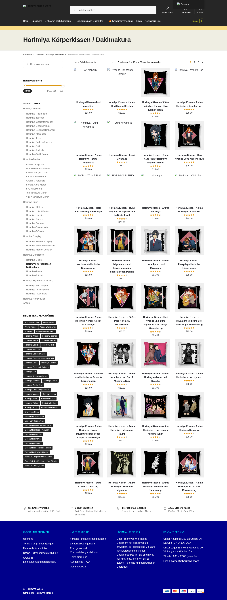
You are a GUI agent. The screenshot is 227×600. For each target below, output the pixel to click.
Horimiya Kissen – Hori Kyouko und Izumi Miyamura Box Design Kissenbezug (155, 323)
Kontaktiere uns (78, 557)
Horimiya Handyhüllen (34, 298)
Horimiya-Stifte (33, 146)
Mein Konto (167, 12)
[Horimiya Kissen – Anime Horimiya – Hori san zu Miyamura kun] (155, 406)
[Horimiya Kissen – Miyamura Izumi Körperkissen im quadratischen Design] (121, 240)
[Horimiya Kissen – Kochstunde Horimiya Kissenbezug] (88, 240)
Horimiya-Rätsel (34, 275)
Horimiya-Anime (31, 336)
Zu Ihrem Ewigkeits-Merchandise (38, 457)
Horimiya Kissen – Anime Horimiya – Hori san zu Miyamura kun (155, 430)
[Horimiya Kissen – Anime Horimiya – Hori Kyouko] (189, 353)
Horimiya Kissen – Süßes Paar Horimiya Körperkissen (121, 321)
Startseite (27, 54)
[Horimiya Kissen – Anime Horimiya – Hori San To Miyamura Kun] (121, 353)
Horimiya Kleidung (32, 349)
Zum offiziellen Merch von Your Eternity (41, 461)
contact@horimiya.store (185, 561)
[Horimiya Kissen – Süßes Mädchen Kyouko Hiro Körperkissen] (155, 82)
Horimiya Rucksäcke (36, 113)
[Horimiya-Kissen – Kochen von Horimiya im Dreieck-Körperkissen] (88, 353)
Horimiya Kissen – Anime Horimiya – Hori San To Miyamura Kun (121, 377)
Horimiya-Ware (31, 399)
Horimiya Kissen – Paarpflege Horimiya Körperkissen (189, 264)
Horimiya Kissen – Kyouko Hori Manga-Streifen (122, 104)
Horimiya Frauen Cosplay (39, 249)
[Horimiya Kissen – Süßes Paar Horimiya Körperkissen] (121, 297)
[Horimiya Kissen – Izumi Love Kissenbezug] (88, 462)
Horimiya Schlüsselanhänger (40, 130)
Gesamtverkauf (78, 566)
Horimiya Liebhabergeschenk (37, 390)
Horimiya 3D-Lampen (37, 285)
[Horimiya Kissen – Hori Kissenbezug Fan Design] (88, 188)
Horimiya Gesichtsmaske (35, 354)
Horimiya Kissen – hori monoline (88, 104)
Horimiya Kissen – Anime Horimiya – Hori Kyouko (189, 375)
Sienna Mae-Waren (33, 443)
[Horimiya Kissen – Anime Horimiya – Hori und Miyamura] (121, 462)
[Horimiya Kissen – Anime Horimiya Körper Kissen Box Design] (88, 297)
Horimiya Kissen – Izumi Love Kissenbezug (88, 484)
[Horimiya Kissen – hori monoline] (88, 82)
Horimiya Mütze (31, 340)
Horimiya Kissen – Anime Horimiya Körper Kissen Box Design (88, 321)
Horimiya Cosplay (32, 236)
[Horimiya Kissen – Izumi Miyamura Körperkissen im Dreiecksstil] (121, 188)
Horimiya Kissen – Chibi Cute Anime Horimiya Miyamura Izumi (155, 159)
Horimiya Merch (49, 394)
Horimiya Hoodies (35, 215)
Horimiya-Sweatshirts (37, 227)
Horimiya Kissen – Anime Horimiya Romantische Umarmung (155, 486)
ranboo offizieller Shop (34, 416)
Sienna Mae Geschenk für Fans (38, 425)
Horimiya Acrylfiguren (45, 331)
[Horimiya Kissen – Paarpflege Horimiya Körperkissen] (189, 240)
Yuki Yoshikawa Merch (37, 197)
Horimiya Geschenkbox (38, 126)
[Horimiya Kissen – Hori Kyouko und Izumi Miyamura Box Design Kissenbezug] (155, 297)
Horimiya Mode (31, 363)
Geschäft (39, 54)
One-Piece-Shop (32, 412)
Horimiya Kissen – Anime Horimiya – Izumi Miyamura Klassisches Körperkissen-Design (88, 432)
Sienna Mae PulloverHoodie (36, 452)
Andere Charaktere (35, 180)
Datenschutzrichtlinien (35, 548)
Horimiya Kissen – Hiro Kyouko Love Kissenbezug (189, 157)
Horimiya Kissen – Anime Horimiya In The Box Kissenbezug (189, 486)
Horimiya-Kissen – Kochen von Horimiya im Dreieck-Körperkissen (88, 377)
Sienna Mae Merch (33, 439)
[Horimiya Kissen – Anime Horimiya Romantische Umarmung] (155, 462)
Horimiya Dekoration (56, 54)
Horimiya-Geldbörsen (37, 154)
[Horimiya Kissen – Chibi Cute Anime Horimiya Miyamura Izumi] (155, 135)
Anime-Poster (49, 322)
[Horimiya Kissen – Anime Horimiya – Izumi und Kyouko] (155, 353)
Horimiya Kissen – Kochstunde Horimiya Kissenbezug (88, 264)
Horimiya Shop (31, 407)
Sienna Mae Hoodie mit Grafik (37, 430)
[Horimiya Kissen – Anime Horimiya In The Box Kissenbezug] (189, 462)
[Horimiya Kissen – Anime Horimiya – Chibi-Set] (189, 188)
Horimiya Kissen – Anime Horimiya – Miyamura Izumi (121, 430)
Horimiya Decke (34, 259)
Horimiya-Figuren (48, 363)
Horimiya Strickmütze (33, 385)
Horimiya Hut (30, 372)
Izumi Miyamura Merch (38, 168)
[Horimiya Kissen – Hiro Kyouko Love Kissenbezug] (189, 135)
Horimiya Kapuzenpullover (36, 376)
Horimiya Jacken (34, 219)
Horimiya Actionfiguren (37, 289)
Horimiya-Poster (34, 271)
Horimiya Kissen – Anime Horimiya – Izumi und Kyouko (155, 377)
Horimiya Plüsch (48, 399)
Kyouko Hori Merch (36, 176)
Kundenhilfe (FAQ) (80, 561)
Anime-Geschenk (32, 322)
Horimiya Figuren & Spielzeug (38, 280)
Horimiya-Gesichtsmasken (39, 122)
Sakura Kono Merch (36, 184)
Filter (27, 91)
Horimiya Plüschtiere (36, 293)
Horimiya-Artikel (50, 381)
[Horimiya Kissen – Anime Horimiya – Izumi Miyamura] (88, 135)
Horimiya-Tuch (30, 202)
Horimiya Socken (35, 223)
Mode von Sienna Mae (34, 421)
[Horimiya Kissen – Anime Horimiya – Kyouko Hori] (189, 82)
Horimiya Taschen (35, 117)
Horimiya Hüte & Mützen (38, 211)
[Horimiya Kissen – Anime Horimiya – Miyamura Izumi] (121, 406)
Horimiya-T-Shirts (35, 231)
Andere (26, 303)
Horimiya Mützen (34, 207)
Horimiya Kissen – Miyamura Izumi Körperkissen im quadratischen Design (122, 266)
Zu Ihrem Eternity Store (34, 466)
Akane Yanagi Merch (36, 164)
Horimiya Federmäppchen (39, 142)
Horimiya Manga (32, 394)
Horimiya (28, 331)
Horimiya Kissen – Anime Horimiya (155, 209)
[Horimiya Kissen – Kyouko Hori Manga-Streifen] (121, 82)
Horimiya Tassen (34, 138)
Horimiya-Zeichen (32, 159)
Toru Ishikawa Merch (36, 192)
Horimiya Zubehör (32, 108)
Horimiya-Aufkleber (36, 150)
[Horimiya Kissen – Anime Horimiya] (155, 188)
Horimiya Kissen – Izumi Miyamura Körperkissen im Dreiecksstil (122, 211)
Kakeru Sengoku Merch (38, 172)
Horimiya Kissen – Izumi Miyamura (122, 157)
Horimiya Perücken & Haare (40, 245)
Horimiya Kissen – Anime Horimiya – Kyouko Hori (189, 104)
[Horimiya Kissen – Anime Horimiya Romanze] (189, 406)
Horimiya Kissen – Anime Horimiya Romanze (189, 428)
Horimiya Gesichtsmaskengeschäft (39, 358)
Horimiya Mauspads (36, 134)
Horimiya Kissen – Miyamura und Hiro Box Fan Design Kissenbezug (189, 321)
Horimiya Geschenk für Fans (36, 367)
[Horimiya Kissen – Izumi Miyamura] (121, 135)
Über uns (28, 539)
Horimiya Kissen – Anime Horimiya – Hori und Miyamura (121, 486)
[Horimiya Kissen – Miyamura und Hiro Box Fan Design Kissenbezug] (189, 297)
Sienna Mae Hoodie (33, 434)
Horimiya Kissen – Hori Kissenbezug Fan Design (88, 209)
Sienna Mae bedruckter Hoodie (38, 448)
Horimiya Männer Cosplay (39, 241)
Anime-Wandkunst (47, 327)
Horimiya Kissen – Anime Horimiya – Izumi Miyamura (88, 159)
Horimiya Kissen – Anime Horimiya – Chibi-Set (189, 209)
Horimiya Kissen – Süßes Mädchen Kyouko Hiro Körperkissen (155, 106)
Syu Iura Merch (34, 188)
